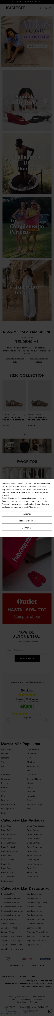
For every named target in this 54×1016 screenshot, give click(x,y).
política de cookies (38, 498)
